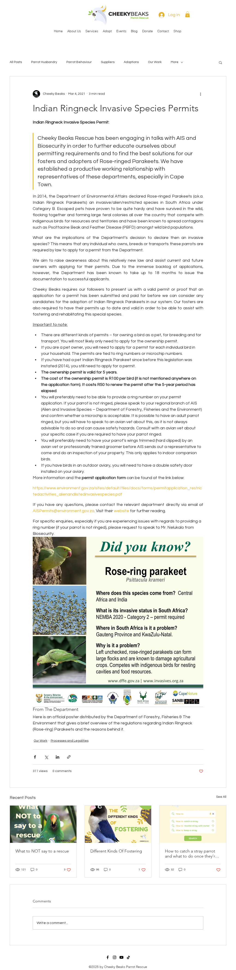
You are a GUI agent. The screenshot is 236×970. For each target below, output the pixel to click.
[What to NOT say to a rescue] (43, 824)
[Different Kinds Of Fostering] (118, 824)
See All (221, 796)
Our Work (155, 62)
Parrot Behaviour (79, 62)
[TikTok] (128, 957)
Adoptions (131, 62)
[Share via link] (69, 757)
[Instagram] (114, 957)
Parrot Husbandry (44, 62)
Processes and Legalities (69, 740)
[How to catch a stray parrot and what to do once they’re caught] (192, 824)
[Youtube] (121, 957)
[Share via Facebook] (35, 757)
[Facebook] (107, 957)
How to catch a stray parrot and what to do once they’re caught (191, 854)
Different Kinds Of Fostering (116, 851)
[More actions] (200, 94)
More (174, 62)
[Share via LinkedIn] (57, 757)
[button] (187, 14)
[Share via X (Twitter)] (46, 757)
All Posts (16, 62)
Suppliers (108, 62)
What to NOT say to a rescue (42, 851)
